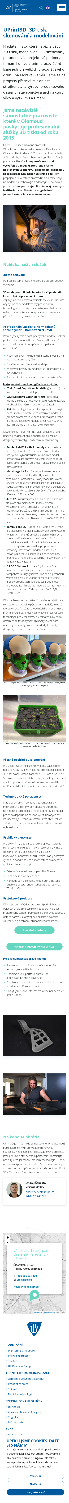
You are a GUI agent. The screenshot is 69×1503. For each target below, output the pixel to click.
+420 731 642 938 (36, 1196)
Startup (12, 1361)
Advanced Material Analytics (24, 1412)
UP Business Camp (19, 1366)
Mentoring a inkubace (21, 1350)
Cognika (13, 1417)
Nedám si (35, 1484)
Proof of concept (18, 1384)
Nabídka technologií (20, 1394)
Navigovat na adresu (26, 1286)
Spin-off (13, 1389)
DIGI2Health (15, 1422)
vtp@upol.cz (24, 1279)
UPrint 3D (14, 1407)
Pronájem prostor (19, 1356)
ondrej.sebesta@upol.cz (40, 1192)
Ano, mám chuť (35, 1492)
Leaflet (37, 1312)
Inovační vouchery (34, 930)
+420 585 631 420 (26, 1276)
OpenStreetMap (49, 1312)
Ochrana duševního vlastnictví (34, 946)
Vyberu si (35, 1475)
